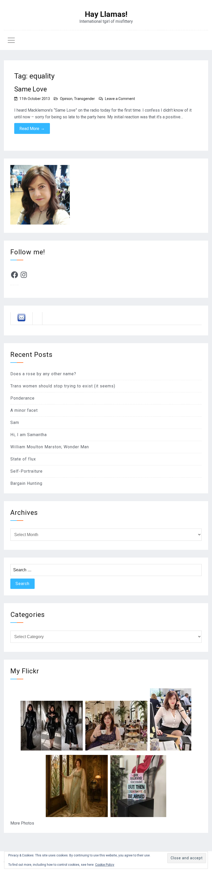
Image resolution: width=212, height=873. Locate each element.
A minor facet (24, 410)
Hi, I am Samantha (28, 434)
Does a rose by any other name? (43, 373)
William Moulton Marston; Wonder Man (49, 446)
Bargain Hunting (26, 483)
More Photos (22, 823)
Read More (32, 128)
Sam (14, 422)
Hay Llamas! (106, 14)
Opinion (66, 99)
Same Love (30, 89)
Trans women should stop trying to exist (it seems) (62, 386)
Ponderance (22, 398)
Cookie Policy (104, 865)
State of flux (23, 459)
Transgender (84, 99)
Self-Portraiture (26, 471)
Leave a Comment (120, 99)
